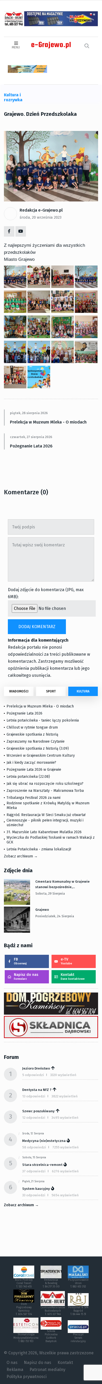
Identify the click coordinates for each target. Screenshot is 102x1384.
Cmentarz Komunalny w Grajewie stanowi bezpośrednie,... (62, 884)
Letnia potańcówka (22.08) (28, 776)
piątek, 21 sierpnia (33, 1181)
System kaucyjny (36, 1189)
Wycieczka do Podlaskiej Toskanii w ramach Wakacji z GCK (51, 839)
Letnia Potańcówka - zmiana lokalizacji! (39, 849)
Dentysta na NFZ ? (37, 1090)
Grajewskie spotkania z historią (32, 734)
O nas (12, 1362)
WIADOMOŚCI (19, 691)
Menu (16, 47)
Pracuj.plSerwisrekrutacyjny (78, 1338)
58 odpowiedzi (34, 1147)
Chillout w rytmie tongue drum (32, 727)
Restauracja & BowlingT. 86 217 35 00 (51, 1283)
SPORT (51, 691)
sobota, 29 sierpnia (50, 893)
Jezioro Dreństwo (36, 1068)
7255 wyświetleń (65, 1147)
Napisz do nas (26, 976)
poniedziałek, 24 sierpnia (54, 916)
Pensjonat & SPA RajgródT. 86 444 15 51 (78, 1311)
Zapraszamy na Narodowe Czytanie (36, 741)
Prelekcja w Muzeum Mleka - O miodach (48, 422)
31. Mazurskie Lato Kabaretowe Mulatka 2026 (44, 832)
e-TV (66, 961)
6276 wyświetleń (65, 1171)
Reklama (15, 1369)
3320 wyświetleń (63, 1075)
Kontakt (73, 976)
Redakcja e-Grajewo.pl (41, 210)
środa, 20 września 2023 (40, 217)
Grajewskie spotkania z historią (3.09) (38, 748)
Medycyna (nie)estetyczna (44, 1141)
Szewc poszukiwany (38, 1111)
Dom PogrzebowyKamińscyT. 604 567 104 (24, 1309)
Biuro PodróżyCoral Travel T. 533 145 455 (24, 1283)
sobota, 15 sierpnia (34, 1157)
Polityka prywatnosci (27, 1376)
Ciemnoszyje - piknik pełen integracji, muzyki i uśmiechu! (45, 822)
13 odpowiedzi (33, 1096)
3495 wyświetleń (65, 1118)
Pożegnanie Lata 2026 (31, 446)
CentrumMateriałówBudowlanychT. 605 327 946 (53, 1311)
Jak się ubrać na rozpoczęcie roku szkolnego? (45, 783)
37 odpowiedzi (34, 1171)
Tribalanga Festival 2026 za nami (33, 797)
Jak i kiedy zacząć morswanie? (31, 762)
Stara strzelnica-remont (42, 1165)
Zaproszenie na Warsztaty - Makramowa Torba (45, 790)
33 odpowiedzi (33, 1195)
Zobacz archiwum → (21, 856)
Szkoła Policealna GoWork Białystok (51, 1336)
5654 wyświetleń (65, 1195)
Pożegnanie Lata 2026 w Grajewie (34, 769)
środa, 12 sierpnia (33, 1133)
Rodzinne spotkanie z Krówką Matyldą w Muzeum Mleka (48, 805)
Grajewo (42, 910)
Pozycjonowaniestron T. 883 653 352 (78, 1283)
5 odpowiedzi (33, 1075)
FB (20, 961)
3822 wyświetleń (65, 1096)
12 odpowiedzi (33, 1118)
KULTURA (83, 691)
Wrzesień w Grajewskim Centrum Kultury (41, 755)
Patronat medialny (47, 1369)
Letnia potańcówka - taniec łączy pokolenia (43, 720)
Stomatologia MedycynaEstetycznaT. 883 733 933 (25, 1338)
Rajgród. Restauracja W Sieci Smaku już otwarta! (46, 815)
